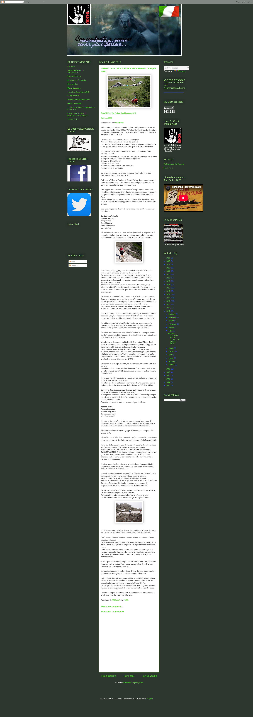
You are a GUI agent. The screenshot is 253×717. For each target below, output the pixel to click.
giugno (171, 348)
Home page (129, 676)
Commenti (75, 266)
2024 (168, 264)
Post (73, 262)
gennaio (172, 365)
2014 (168, 298)
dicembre (172, 314)
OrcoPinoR (119, 123)
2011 (168, 308)
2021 (168, 274)
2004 (168, 382)
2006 (168, 379)
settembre (173, 324)
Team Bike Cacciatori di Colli (78, 92)
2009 (168, 369)
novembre (173, 317)
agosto (171, 327)
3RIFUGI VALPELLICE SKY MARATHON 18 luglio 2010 (173, 339)
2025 (168, 261)
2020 (168, 278)
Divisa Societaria (73, 88)
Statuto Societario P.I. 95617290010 (75, 71)
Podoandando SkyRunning (174, 164)
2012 (168, 305)
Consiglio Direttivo (74, 76)
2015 (168, 295)
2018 (168, 285)
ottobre (171, 321)
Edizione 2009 (106, 118)
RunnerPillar (168, 168)
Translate (182, 71)
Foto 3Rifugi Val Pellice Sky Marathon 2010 (118, 113)
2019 (168, 281)
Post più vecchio (149, 676)
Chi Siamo (71, 66)
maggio (172, 351)
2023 (168, 268)
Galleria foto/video (74, 103)
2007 (168, 376)
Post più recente (108, 676)
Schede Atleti (72, 84)
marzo (171, 358)
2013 (168, 301)
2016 (168, 291)
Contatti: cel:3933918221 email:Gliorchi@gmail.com (77, 114)
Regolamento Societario (76, 80)
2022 (168, 271)
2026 (168, 258)
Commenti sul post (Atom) (133, 683)
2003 (168, 385)
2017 (168, 288)
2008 (168, 372)
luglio (171, 331)
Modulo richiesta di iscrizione (78, 100)
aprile (171, 355)
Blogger (149, 699)
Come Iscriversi (73, 96)
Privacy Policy (73, 119)
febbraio (172, 361)
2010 (168, 311)
